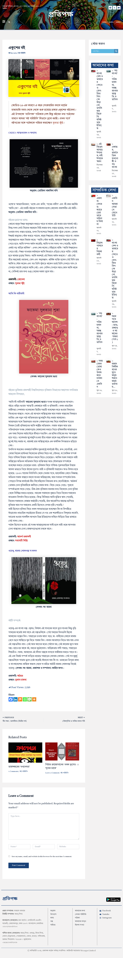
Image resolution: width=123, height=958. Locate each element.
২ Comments (13, 771)
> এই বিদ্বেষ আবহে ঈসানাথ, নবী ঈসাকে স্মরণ (100, 153)
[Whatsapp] (25, 699)
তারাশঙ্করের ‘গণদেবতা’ (19, 767)
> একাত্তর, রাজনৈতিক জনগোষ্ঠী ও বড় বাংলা (115, 155)
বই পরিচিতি (21, 53)
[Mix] (20, 699)
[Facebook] (11, 699)
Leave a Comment (52, 773)
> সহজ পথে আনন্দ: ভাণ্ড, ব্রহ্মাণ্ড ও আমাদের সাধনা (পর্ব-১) (115, 328)
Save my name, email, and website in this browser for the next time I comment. (42, 856)
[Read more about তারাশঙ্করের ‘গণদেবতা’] (25, 752)
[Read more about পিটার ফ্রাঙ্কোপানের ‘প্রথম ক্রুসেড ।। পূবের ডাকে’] (62, 751)
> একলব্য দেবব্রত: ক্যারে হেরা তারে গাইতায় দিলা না (100, 210)
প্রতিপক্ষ (60, 14)
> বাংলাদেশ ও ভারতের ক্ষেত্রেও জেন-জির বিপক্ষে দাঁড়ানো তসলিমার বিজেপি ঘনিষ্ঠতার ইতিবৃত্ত (100, 99)
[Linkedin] (15, 699)
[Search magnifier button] (116, 51)
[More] (34, 699)
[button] (9, 22)
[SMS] (29, 699)
